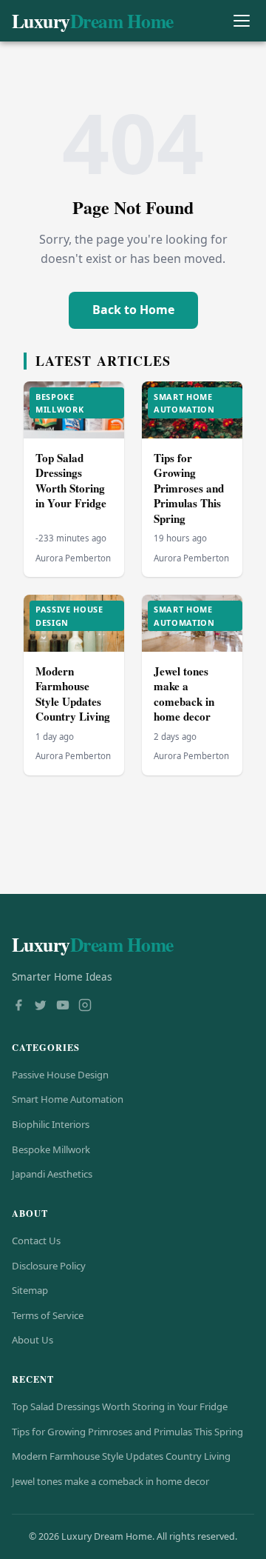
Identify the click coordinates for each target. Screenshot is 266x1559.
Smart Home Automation (67, 1099)
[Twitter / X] (40, 1006)
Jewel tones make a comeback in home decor (184, 694)
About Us (32, 1339)
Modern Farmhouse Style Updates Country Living (72, 694)
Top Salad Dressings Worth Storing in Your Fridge (70, 481)
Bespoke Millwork (51, 1149)
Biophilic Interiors (50, 1124)
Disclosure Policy (49, 1265)
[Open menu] (241, 21)
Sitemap (30, 1290)
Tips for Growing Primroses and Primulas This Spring (189, 488)
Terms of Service (47, 1315)
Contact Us (36, 1240)
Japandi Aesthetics (52, 1174)
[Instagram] (85, 1006)
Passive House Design (60, 1074)
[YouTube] (62, 1006)
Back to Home (133, 309)
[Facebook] (18, 1006)
